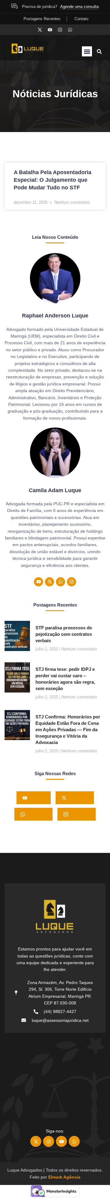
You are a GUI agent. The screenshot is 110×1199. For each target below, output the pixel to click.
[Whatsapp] (70, 29)
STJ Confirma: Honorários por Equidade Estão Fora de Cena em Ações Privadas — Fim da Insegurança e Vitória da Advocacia (67, 729)
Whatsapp (35, 814)
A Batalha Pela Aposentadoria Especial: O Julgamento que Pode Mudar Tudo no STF (52, 180)
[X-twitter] (40, 29)
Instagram (79, 814)
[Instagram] (60, 29)
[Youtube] (50, 29)
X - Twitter (77, 797)
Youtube (36, 797)
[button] (87, 51)
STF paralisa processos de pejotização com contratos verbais (63, 634)
